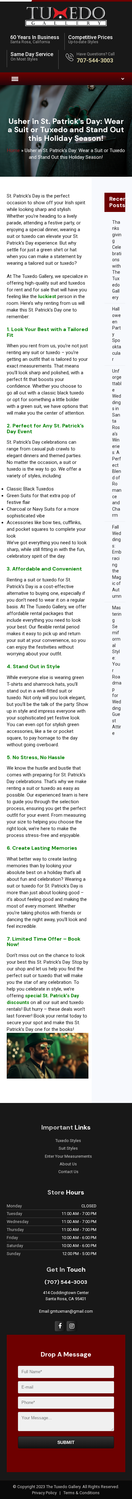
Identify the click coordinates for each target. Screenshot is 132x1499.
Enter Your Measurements (68, 1156)
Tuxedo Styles (68, 1140)
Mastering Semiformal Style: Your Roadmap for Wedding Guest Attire (116, 670)
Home (13, 150)
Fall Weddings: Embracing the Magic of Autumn (116, 561)
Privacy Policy (45, 1492)
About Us (68, 1164)
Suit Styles (68, 1148)
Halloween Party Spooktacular (116, 334)
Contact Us (68, 1172)
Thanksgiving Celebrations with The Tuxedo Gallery (116, 260)
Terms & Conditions (81, 1492)
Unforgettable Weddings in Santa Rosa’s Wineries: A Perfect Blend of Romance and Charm (116, 443)
